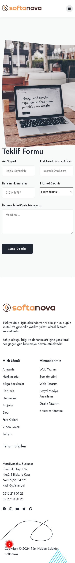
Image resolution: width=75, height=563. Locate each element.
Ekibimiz (8, 391)
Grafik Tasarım (49, 403)
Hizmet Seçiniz (50, 183)
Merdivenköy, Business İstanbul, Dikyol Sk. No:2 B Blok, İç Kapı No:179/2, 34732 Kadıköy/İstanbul (18, 474)
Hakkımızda (10, 376)
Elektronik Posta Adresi (56, 161)
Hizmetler (9, 398)
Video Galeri (11, 427)
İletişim (7, 434)
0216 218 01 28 (13, 493)
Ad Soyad (9, 161)
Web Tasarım (48, 384)
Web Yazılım (48, 369)
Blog (6, 412)
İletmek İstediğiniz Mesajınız (21, 205)
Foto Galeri (10, 419)
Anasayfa (8, 369)
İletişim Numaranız (14, 183)
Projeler (8, 405)
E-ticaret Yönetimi (51, 411)
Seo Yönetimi (48, 376)
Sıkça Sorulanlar (13, 384)
